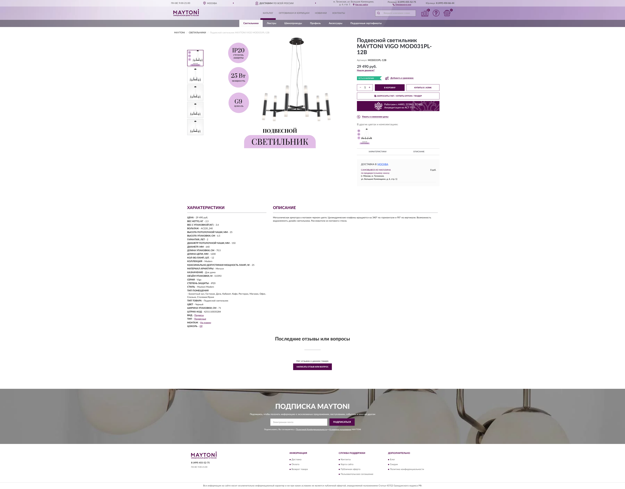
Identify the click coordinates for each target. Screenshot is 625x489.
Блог (392, 459)
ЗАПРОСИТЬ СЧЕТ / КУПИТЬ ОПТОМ (399, 96)
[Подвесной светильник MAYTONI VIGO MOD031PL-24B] (365, 136)
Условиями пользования (340, 429)
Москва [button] (382, 164)
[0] (447, 13)
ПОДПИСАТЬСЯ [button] (342, 422)
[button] (402, 4)
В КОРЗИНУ (390, 88)
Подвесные (200, 319)
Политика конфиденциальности (407, 469)
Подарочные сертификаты (366, 23)
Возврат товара (300, 469)
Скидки (394, 464)
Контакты (338, 13)
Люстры (271, 23)
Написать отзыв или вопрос (312, 367)
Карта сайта (347, 464)
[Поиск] (378, 13)
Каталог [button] (268, 13)
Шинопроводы (293, 23)
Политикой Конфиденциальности (311, 429)
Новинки (321, 13)
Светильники (251, 23)
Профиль (315, 23)
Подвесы (199, 315)
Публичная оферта (350, 469)
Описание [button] (418, 152)
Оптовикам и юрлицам (294, 13)
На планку (205, 323)
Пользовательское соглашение (357, 474)
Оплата (295, 464)
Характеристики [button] (377, 152)
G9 (201, 326)
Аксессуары (335, 23)
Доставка (296, 459)
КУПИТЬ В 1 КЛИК (422, 88)
